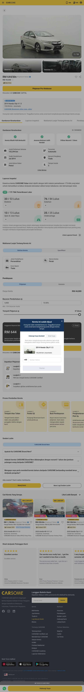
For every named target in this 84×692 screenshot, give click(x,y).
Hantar (42, 368)
